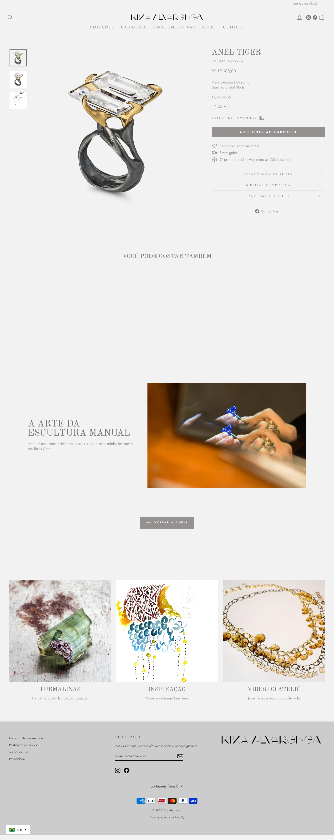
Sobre (209, 27)
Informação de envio (268, 174)
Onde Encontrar (174, 27)
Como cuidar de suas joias (27, 738)
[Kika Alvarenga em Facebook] (126, 770)
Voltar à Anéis (170, 522)
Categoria (134, 27)
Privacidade (17, 759)
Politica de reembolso (23, 745)
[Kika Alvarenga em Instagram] (117, 770)
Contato (233, 27)
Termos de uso (18, 752)
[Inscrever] (180, 756)
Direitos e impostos (268, 185)
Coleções (102, 27)
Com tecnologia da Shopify (167, 817)
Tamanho (222, 98)
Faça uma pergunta (268, 196)
